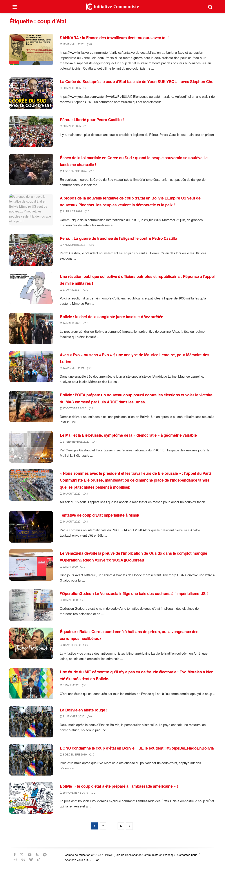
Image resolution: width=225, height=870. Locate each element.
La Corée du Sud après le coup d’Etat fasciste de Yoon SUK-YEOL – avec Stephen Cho (136, 81)
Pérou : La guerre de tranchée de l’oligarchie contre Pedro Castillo (118, 238)
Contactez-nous (187, 855)
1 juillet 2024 (72, 211)
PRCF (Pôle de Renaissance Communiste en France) (139, 855)
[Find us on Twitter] (22, 854)
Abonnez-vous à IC (77, 860)
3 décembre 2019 (74, 754)
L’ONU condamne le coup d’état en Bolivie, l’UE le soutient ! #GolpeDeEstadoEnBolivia (137, 748)
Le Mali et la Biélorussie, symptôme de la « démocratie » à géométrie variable (128, 435)
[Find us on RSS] (37, 854)
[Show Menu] (15, 6)
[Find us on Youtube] (29, 854)
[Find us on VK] (23, 859)
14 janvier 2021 (73, 368)
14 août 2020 (71, 521)
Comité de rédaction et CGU (83, 855)
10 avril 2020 (71, 644)
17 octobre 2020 (74, 408)
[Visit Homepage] (112, 6)
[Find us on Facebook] (15, 854)
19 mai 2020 (70, 600)
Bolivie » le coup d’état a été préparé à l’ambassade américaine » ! (119, 786)
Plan (96, 860)
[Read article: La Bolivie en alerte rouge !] (31, 721)
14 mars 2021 (71, 323)
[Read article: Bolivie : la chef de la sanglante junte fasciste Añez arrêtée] (31, 328)
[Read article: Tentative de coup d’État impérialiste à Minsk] (31, 527)
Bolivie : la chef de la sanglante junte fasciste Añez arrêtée (111, 317)
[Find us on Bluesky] (31, 859)
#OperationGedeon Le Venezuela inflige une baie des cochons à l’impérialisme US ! (134, 593)
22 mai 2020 (70, 566)
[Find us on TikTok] (38, 859)
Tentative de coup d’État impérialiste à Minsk (99, 515)
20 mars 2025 (71, 88)
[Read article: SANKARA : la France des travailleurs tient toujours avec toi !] (31, 49)
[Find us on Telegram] (45, 854)
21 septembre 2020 (75, 441)
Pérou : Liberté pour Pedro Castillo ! (92, 119)
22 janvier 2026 (73, 44)
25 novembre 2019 (75, 792)
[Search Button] (210, 6)
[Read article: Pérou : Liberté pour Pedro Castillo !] (31, 131)
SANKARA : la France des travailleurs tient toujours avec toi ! (114, 38)
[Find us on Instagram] (15, 859)
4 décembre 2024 (74, 171)
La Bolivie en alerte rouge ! (83, 710)
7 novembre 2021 (74, 244)
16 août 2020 (71, 493)
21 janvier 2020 (73, 716)
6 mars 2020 (70, 685)
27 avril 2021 (71, 289)
